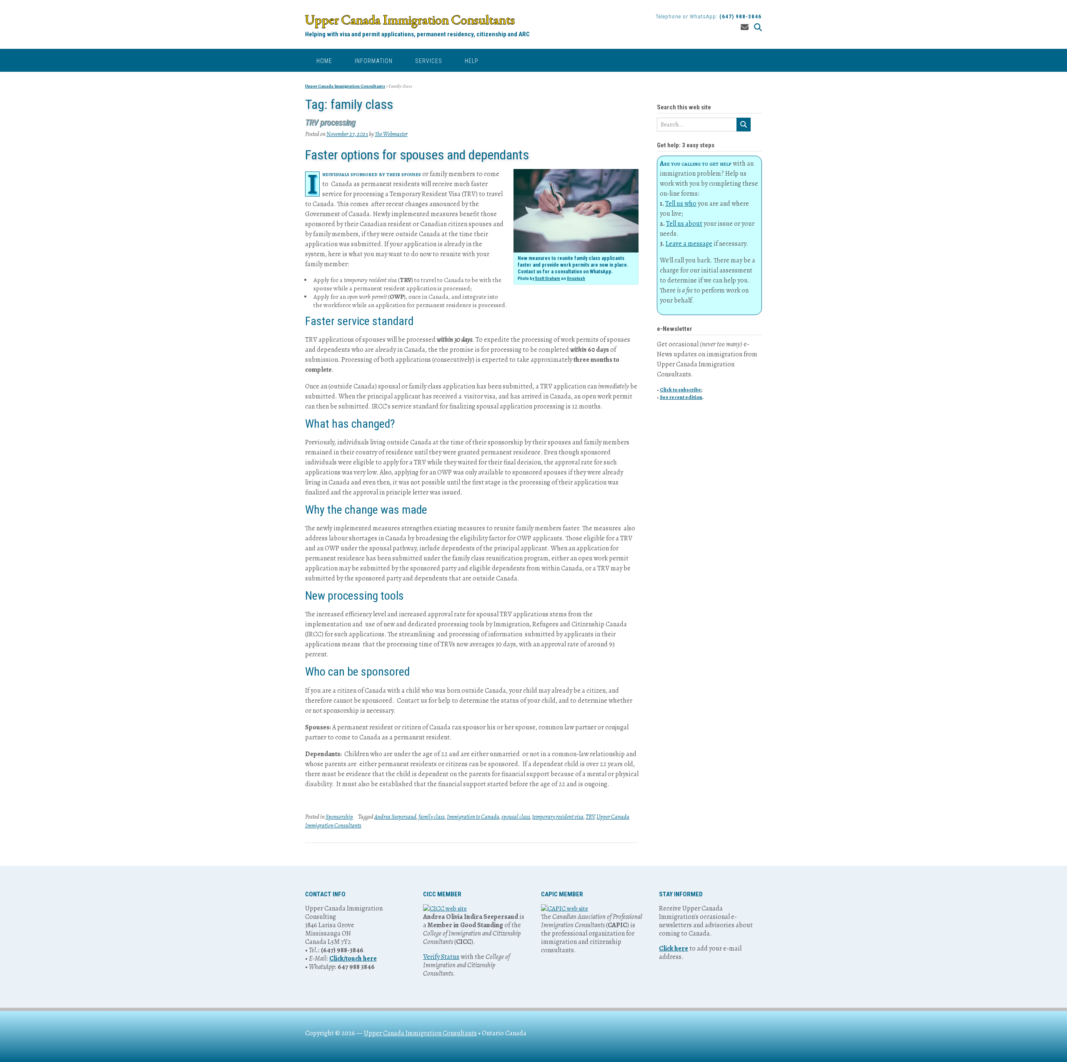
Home (324, 61)
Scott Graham (547, 278)
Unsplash (576, 278)
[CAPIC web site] (564, 908)
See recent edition (681, 397)
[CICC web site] (445, 908)
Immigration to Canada (473, 817)
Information (374, 61)
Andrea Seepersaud (395, 817)
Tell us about (684, 223)
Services (428, 61)
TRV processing (330, 122)
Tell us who (680, 203)
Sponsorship (339, 817)
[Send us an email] (745, 27)
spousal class (515, 817)
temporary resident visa (558, 817)
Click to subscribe (680, 389)
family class (431, 817)
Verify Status (441, 956)
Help (471, 61)
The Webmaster (391, 134)
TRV (590, 817)
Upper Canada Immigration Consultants (410, 19)
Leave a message (689, 243)
